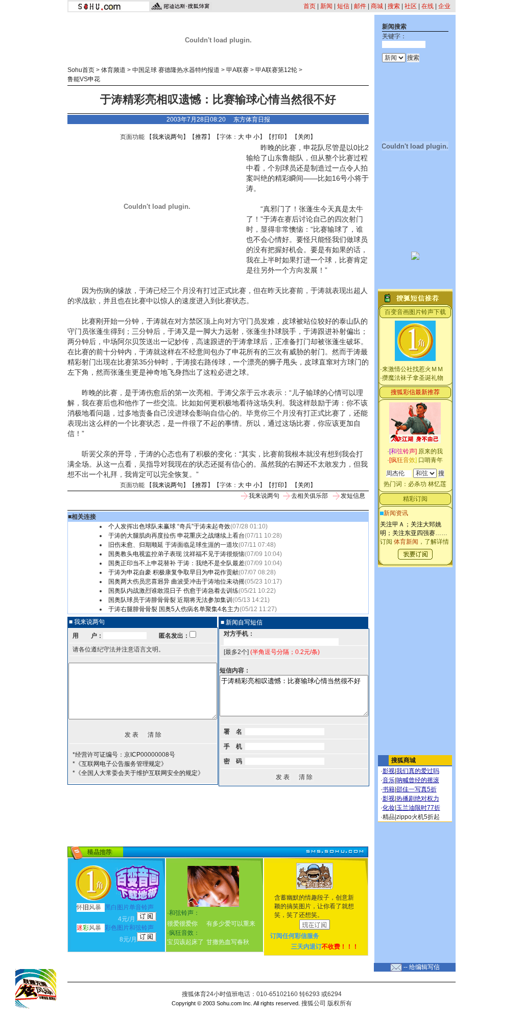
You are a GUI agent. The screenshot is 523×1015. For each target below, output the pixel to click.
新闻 (326, 6)
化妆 (389, 807)
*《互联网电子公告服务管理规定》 (120, 763)
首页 (309, 6)
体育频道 (113, 70)
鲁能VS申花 (83, 79)
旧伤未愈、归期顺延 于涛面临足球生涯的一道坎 (173, 544)
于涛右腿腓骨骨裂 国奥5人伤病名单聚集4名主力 (174, 609)
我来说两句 (167, 136)
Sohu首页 (80, 70)
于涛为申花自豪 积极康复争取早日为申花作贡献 (173, 572)
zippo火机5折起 (418, 816)
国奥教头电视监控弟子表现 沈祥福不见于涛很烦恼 (176, 554)
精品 (389, 816)
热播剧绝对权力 (417, 798)
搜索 (394, 6)
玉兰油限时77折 (418, 807)
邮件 (360, 6)
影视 (389, 771)
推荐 (201, 136)
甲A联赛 (237, 70)
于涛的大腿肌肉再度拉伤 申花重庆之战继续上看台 (176, 535)
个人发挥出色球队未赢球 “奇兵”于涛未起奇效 (169, 526)
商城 (377, 6)
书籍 (389, 789)
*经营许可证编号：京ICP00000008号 (124, 754)
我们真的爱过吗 (417, 771)
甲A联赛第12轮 (276, 70)
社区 (411, 6)
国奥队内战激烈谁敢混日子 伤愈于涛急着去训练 (173, 590)
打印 (278, 136)
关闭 (304, 136)
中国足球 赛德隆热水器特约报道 (176, 70)
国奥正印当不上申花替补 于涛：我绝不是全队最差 (176, 563)
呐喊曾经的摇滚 (417, 780)
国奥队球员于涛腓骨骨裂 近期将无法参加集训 (170, 599)
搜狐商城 (403, 760)
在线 (427, 6)
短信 (343, 6)
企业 (444, 6)
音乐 (389, 780)
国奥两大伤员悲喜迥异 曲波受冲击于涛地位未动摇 (176, 581)
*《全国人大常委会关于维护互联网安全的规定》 (138, 773)
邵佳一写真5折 (416, 789)
